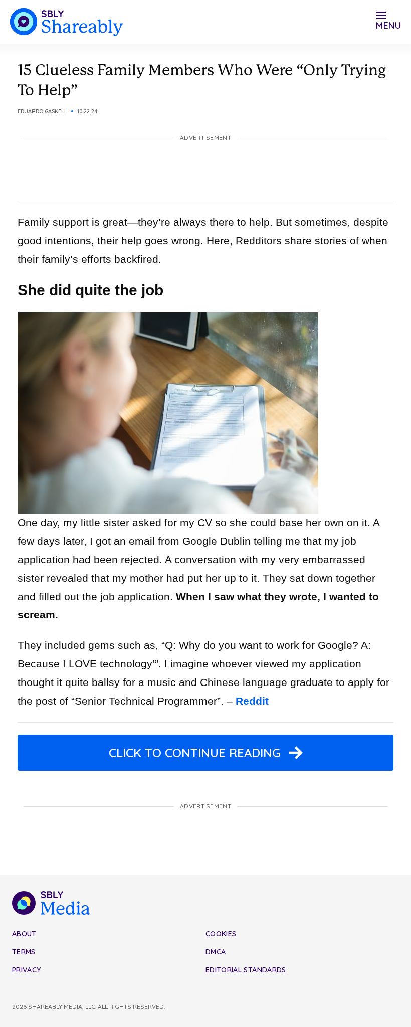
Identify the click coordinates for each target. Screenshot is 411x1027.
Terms (24, 951)
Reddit (252, 701)
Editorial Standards (246, 969)
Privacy (26, 969)
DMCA (216, 951)
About (24, 933)
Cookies (221, 933)
